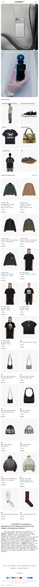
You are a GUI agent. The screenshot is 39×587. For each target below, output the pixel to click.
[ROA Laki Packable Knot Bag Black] (29, 395)
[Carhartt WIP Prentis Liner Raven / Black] (10, 259)
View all (34, 175)
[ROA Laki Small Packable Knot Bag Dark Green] (10, 361)
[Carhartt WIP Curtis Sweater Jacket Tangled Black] (10, 225)
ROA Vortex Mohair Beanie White (25, 445)
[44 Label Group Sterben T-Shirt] (10, 327)
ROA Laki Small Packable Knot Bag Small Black (8, 411)
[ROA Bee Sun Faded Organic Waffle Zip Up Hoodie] (10, 463)
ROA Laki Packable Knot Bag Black (25, 411)
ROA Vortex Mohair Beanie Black (6, 445)
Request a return (16, 565)
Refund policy (5, 580)
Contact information (16, 582)
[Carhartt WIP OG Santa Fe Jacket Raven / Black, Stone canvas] (10, 189)
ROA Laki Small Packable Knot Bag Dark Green (8, 377)
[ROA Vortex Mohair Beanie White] (29, 429)
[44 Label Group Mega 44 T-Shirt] (10, 293)
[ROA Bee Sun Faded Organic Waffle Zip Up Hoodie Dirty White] (29, 463)
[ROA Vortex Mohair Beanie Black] (10, 429)
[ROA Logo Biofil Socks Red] (29, 499)
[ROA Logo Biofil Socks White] (10, 499)
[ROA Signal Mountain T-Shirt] (29, 327)
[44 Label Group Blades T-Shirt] (29, 293)
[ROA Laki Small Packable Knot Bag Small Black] (10, 395)
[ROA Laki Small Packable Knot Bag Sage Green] (29, 361)
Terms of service (23, 580)
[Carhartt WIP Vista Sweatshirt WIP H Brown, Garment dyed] (29, 189)
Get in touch (7, 565)
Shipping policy (33, 580)
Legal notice (25, 582)
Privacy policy (14, 580)
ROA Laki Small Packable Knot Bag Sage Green (27, 377)
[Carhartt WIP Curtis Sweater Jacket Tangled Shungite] (29, 225)
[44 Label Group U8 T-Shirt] (29, 259)
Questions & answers (17, 568)
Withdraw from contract (29, 565)
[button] (3, 2)
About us (25, 568)
